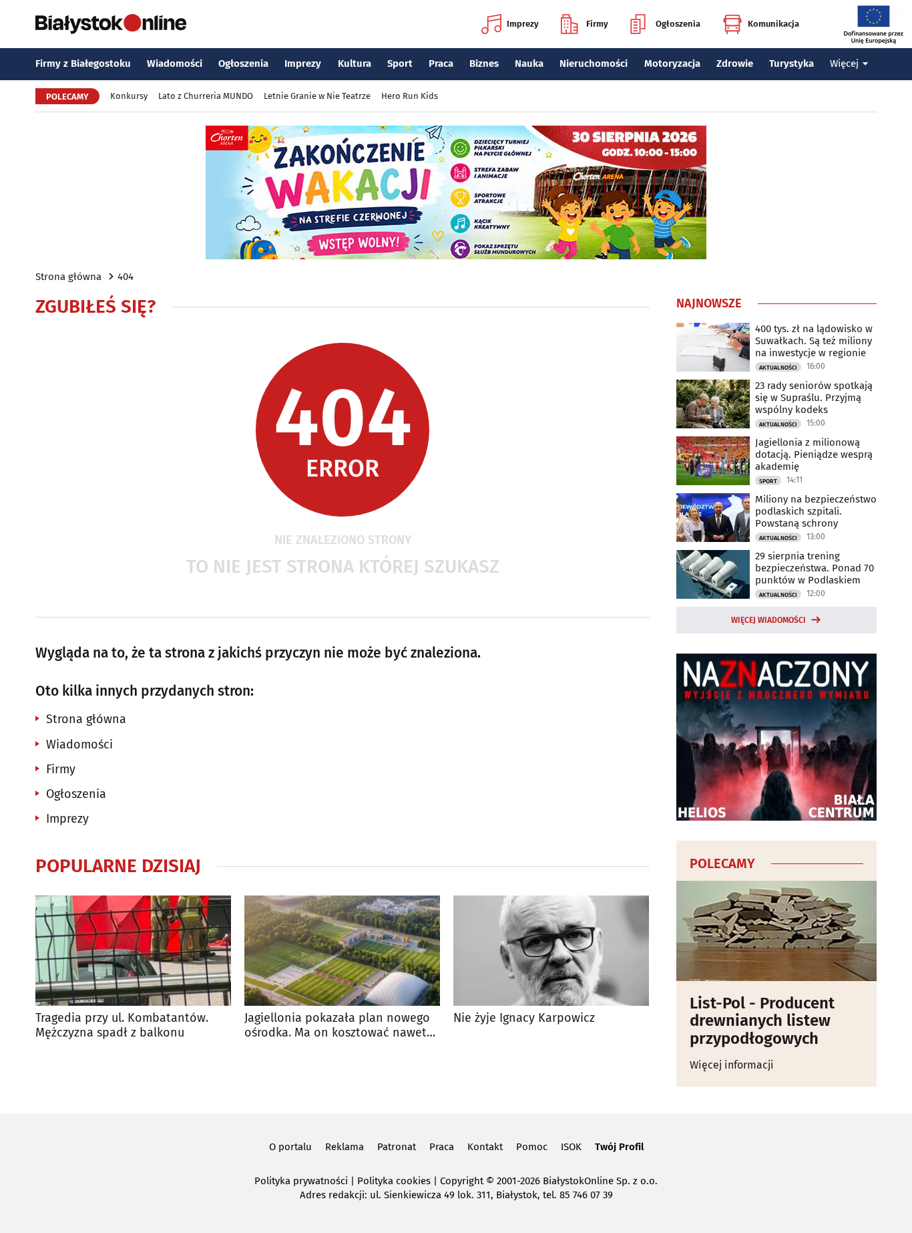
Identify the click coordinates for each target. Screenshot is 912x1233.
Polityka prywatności (301, 1181)
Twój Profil (619, 1147)
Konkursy (129, 96)
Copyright (461, 1181)
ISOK (571, 1147)
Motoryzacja (672, 63)
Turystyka (791, 63)
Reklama (344, 1147)
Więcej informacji (732, 1065)
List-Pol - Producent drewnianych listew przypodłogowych (762, 1020)
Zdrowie (734, 63)
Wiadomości (174, 63)
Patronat (396, 1147)
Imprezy (523, 24)
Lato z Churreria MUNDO (205, 96)
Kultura (354, 63)
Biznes (484, 63)
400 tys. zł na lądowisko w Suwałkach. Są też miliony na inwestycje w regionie (814, 341)
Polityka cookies (394, 1181)
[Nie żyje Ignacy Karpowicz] (551, 951)
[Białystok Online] (110, 24)
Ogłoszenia (678, 24)
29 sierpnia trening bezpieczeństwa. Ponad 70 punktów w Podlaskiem (814, 568)
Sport (400, 63)
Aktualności (778, 367)
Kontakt (485, 1147)
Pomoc (531, 1147)
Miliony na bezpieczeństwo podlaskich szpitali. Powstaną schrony (816, 511)
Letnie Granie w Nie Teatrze (317, 96)
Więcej (844, 63)
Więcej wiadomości (768, 620)
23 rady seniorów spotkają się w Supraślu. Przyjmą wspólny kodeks (814, 398)
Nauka (529, 63)
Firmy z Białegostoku (83, 63)
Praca (441, 63)
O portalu (290, 1147)
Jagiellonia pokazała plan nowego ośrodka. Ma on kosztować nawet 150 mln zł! (337, 1025)
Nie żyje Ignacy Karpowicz (524, 1018)
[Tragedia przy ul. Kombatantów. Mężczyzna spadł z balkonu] (133, 951)
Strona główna (68, 277)
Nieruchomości (593, 63)
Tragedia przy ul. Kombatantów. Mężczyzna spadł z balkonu (121, 1025)
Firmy (597, 24)
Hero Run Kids (409, 96)
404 (126, 277)
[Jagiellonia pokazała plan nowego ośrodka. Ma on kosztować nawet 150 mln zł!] (342, 951)
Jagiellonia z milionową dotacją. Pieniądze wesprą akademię (814, 454)
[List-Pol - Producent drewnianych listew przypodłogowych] (776, 931)
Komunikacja (773, 24)
